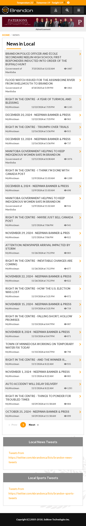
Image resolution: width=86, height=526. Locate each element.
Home (6, 35)
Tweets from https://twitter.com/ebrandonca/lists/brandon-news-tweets (41, 457)
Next (35, 424)
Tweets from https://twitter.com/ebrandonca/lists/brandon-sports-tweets (41, 493)
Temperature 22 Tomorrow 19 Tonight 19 (40, 2)
